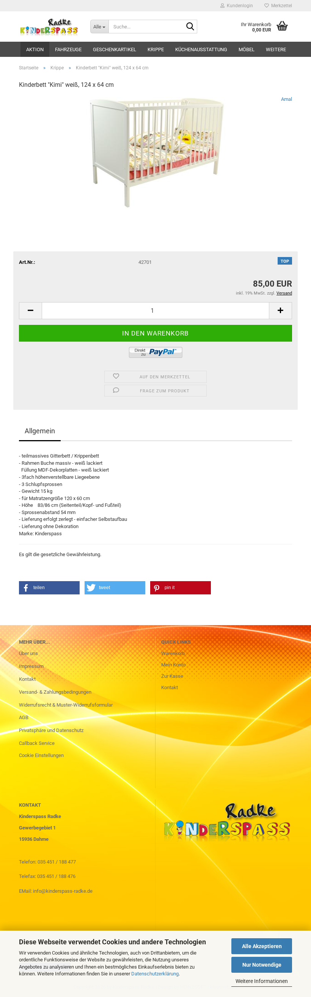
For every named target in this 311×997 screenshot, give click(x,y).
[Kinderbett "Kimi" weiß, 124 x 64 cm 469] (156, 152)
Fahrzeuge (68, 49)
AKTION (35, 49)
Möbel (246, 49)
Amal (286, 99)
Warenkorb (173, 653)
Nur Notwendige (261, 965)
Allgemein (40, 431)
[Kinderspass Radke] (49, 26)
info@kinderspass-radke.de (63, 891)
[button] (30, 310)
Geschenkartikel (114, 49)
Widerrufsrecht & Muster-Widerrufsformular (66, 705)
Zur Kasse (172, 676)
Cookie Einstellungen (41, 755)
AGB (23, 717)
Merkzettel (280, 5)
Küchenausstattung (201, 49)
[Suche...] (190, 27)
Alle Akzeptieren (262, 946)
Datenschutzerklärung (155, 974)
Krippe (156, 49)
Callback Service (37, 743)
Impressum (31, 666)
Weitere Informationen (262, 981)
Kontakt (27, 679)
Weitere (276, 49)
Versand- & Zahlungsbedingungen (55, 692)
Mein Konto (173, 665)
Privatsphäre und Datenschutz (51, 730)
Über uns (28, 653)
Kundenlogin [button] (239, 5)
